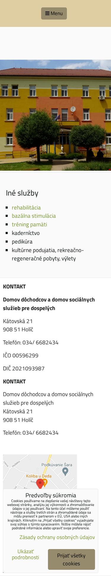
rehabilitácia (26, 207)
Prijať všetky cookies (71, 559)
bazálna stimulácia (34, 215)
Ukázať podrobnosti (25, 554)
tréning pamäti (29, 224)
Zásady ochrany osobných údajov (57, 537)
